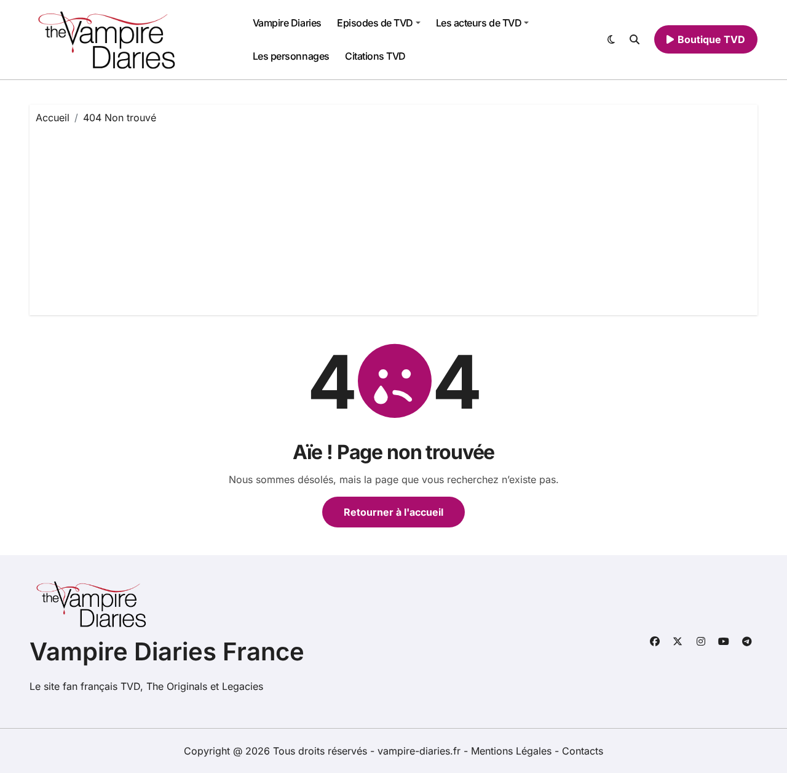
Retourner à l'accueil (393, 512)
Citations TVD (375, 56)
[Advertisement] (395, 216)
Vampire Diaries (287, 23)
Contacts (582, 751)
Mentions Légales (513, 751)
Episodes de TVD (375, 23)
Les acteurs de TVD (478, 23)
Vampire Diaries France (167, 651)
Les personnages (291, 56)
